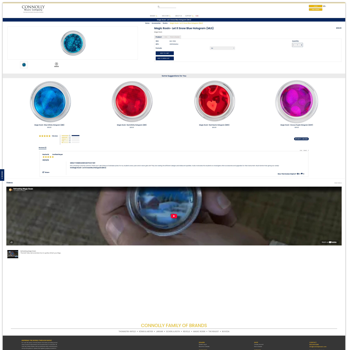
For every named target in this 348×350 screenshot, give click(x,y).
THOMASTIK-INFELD (127, 331)
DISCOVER (165, 16)
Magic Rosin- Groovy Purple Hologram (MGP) (296, 125)
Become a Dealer (204, 346)
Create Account (258, 344)
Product (159, 37)
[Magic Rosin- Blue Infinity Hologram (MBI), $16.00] (49, 101)
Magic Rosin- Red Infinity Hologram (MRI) (132, 125)
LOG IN (315, 6)
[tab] (42, 148)
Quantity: (295, 41)
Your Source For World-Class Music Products (33, 12)
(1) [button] (69, 135)
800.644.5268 (314, 344)
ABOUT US (178, 16)
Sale (197, 16)
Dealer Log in (203, 344)
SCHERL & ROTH (173, 331)
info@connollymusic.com (317, 347)
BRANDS (152, 16)
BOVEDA (225, 331)
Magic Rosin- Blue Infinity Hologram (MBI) (49, 125)
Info (166, 37)
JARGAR (159, 331)
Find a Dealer (175, 37)
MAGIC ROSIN (199, 331)
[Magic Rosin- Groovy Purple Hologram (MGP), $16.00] (296, 101)
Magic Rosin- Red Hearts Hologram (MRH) (214, 125)
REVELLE (186, 331)
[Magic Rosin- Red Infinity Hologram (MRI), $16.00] (132, 101)
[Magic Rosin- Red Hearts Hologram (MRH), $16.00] (214, 101)
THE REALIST (213, 331)
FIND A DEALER (315, 9)
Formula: (159, 48)
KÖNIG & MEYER (146, 331)
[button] (301, 138)
